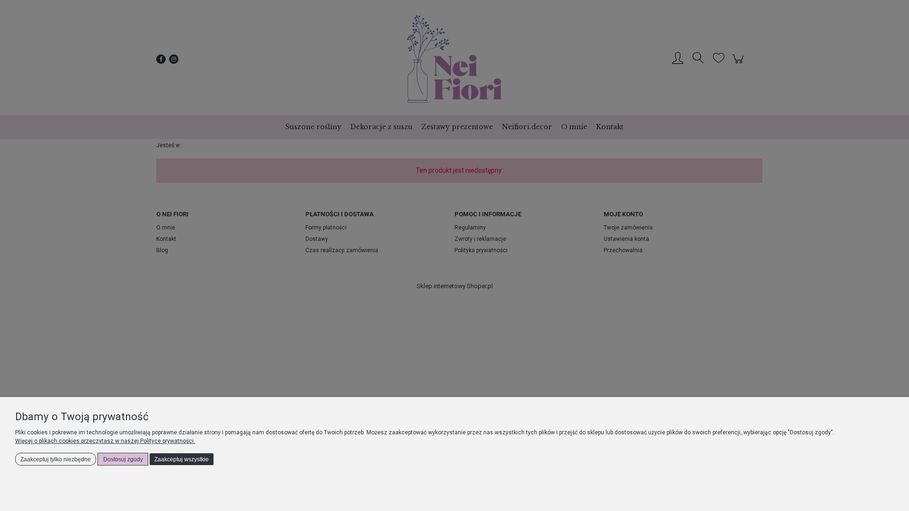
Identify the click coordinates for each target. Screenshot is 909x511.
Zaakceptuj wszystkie (181, 459)
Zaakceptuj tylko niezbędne (55, 459)
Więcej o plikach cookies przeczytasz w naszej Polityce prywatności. (105, 441)
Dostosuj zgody (123, 459)
